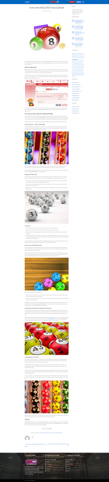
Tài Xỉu (74, 70)
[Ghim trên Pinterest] (49, 429)
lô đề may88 (57, 432)
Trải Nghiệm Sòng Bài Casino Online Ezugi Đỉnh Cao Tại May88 (79, 27)
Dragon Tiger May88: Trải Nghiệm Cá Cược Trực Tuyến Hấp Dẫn (79, 38)
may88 (61, 432)
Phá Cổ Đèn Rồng (76, 63)
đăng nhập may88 (80, 74)
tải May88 (76, 70)
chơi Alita (77, 54)
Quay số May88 (75, 97)
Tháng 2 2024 (74, 113)
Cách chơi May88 (75, 84)
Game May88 (43, 432)
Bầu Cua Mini (81, 53)
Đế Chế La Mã (82, 73)
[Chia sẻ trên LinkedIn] (51, 429)
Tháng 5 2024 (74, 106)
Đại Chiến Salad (78, 73)
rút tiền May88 (76, 64)
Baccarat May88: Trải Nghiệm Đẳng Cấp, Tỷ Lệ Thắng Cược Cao (79, 21)
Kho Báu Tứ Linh (77, 56)
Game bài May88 (75, 86)
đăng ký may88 (74, 74)
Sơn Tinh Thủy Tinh (78, 66)
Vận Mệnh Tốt (80, 70)
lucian (74, 57)
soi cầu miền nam (81, 64)
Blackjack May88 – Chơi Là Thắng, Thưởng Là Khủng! (79, 33)
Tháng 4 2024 (74, 108)
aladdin (73, 53)
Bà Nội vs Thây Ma (76, 53)
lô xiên (79, 57)
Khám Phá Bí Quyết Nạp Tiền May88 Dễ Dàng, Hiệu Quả (79, 44)
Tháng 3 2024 (74, 110)
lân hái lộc (76, 57)
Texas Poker (82, 67)
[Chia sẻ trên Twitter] (45, 429)
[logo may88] (31, 462)
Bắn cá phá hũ (74, 54)
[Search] (83, 2)
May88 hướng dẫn (75, 91)
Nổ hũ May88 (74, 95)
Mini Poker (77, 61)
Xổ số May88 (47, 432)
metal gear (74, 61)
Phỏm (80, 63)
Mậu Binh (80, 61)
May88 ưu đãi (74, 93)
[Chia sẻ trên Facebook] (42, 429)
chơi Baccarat (80, 54)
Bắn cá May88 (75, 82)
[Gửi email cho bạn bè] (47, 429)
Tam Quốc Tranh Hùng (77, 67)
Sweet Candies (74, 66)
